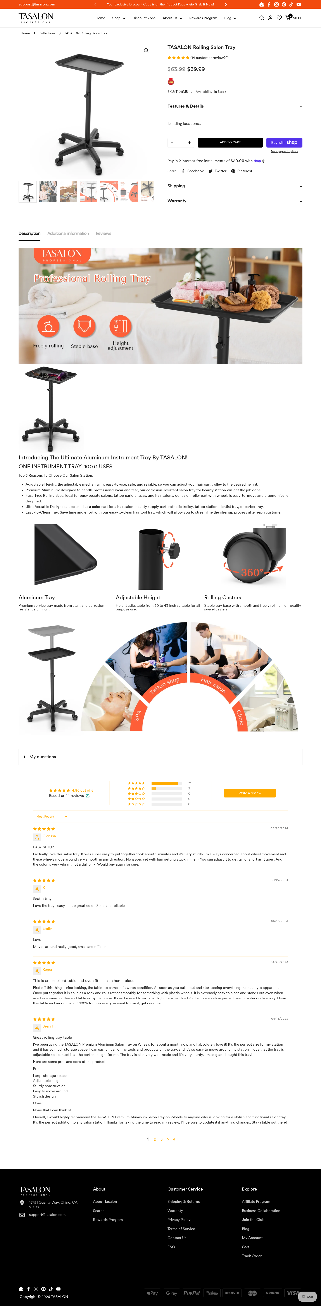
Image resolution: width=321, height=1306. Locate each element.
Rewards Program (108, 1219)
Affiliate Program (256, 1201)
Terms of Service (181, 1229)
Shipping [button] (176, 185)
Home (25, 33)
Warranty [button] (176, 200)
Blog (245, 1229)
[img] (261, 18)
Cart (245, 1247)
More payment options (284, 151)
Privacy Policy (178, 1219)
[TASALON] (36, 18)
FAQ (171, 1247)
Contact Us (176, 1238)
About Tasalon (105, 1201)
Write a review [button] (249, 793)
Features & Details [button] (185, 106)
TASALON (59, 1296)
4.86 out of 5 (82, 790)
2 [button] (155, 1139)
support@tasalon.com (37, 4)
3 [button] (161, 1139)
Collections (47, 33)
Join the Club (253, 1219)
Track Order (252, 1256)
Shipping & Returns (183, 1201)
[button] (293, 18)
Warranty (175, 1210)
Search (99, 1210)
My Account (252, 1238)
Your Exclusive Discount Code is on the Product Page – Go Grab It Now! (160, 4)
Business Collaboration (261, 1210)
